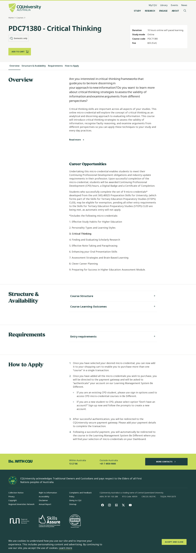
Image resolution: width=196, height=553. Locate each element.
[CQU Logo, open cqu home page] (24, 8)
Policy (71, 496)
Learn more (65, 548)
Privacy (11, 496)
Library (164, 5)
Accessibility (44, 496)
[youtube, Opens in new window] (130, 505)
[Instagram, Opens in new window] (109, 505)
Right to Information (48, 492)
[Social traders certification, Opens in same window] (75, 521)
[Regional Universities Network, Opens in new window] (19, 521)
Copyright (12, 500)
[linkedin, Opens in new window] (116, 505)
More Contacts (164, 461)
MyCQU (153, 5)
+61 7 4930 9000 (108, 463)
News (184, 5)
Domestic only (20, 38)
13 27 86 (73, 463)
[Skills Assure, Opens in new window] (49, 521)
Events (174, 5)
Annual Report (45, 504)
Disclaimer (43, 500)
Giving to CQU (75, 500)
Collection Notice (15, 492)
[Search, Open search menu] (185, 11)
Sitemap (72, 504)
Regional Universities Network (21, 504)
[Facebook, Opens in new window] (102, 505)
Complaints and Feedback (80, 492)
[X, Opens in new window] (123, 505)
